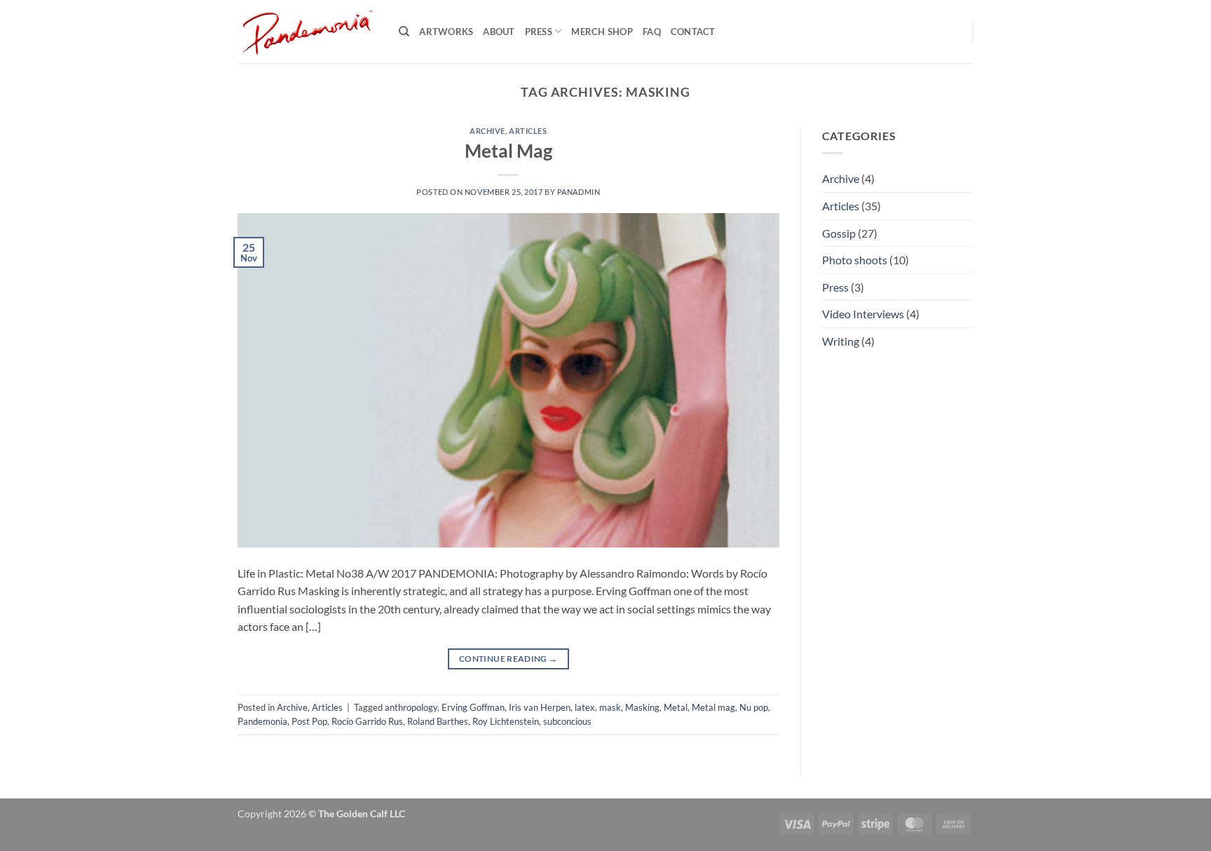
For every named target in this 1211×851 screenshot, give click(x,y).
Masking (642, 707)
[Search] (404, 31)
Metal (675, 707)
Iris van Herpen (539, 707)
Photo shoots (854, 259)
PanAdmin (578, 191)
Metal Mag (508, 150)
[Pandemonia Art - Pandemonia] (308, 31)
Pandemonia (262, 721)
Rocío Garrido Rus (367, 721)
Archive (487, 130)
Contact (693, 31)
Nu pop (753, 707)
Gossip (839, 233)
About (498, 31)
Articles (528, 130)
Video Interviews (863, 313)
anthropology (411, 707)
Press (538, 31)
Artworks (446, 31)
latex (585, 707)
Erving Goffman (473, 707)
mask (610, 707)
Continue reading (508, 658)
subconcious (567, 721)
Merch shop (602, 31)
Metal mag (713, 707)
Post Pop (309, 721)
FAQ (652, 31)
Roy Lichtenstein (505, 721)
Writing (840, 341)
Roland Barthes (437, 721)
